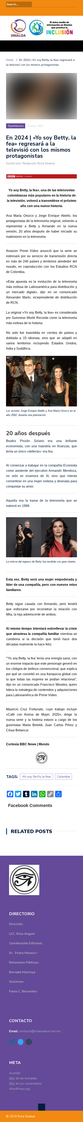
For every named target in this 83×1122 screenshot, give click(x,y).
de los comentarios (25, 1084)
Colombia (63, 777)
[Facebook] (35, 11)
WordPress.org (19, 1089)
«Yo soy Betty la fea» (36, 777)
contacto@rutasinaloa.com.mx (40, 1031)
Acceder (15, 1073)
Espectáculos (16, 126)
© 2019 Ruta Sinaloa (20, 1116)
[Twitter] (41, 11)
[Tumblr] (47, 11)
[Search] (74, 4)
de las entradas (23, 1078)
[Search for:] (19, 4)
